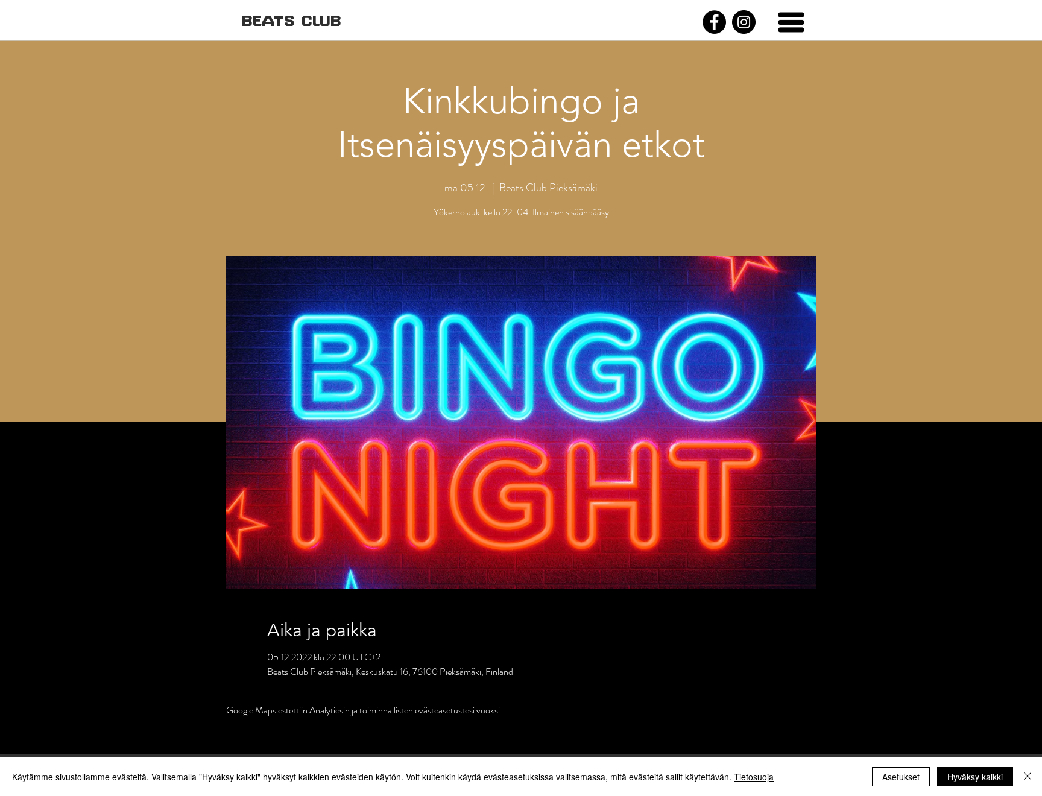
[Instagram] (744, 22)
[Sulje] (1027, 776)
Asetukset (901, 777)
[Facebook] (714, 22)
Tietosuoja (754, 777)
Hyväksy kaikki (975, 777)
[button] (791, 22)
